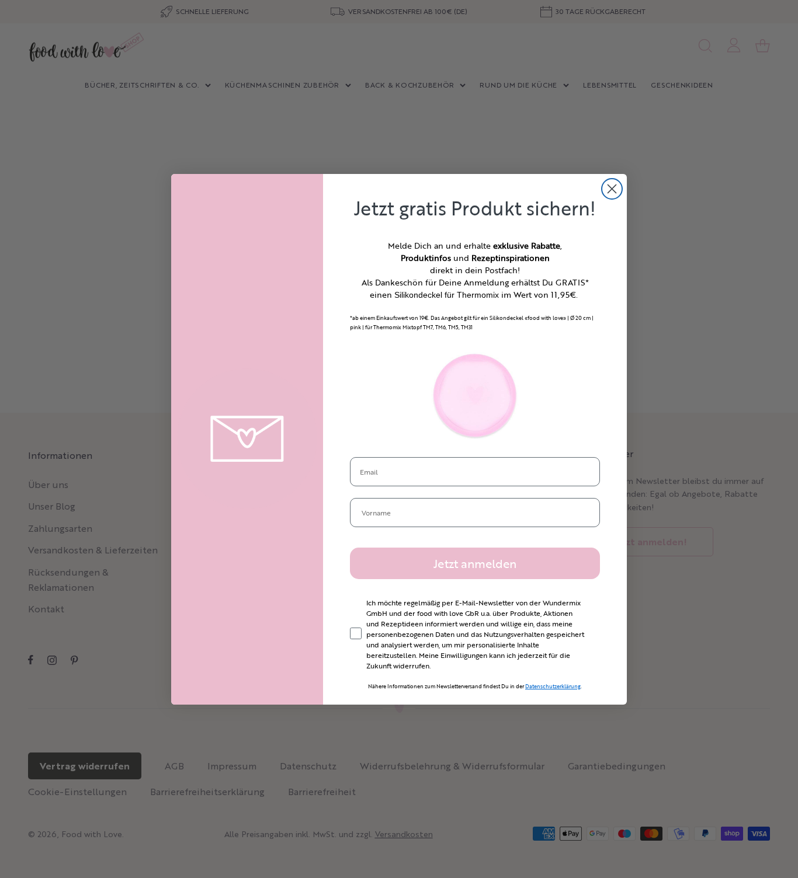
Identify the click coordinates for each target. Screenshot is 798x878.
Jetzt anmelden (474, 563)
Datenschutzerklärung (553, 686)
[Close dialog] (612, 189)
